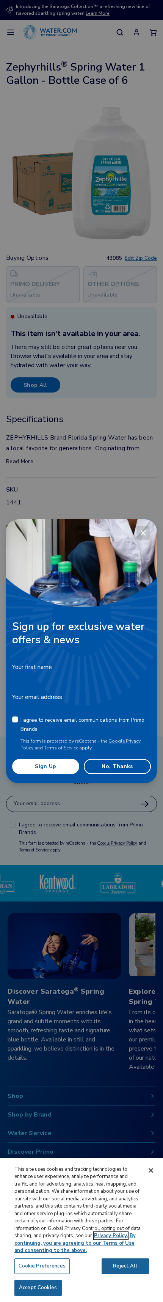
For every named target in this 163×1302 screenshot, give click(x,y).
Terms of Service (61, 748)
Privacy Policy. (111, 1235)
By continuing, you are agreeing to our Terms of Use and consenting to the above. (75, 1243)
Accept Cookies (38, 1287)
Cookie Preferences (42, 1266)
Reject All (125, 1266)
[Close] (143, 533)
